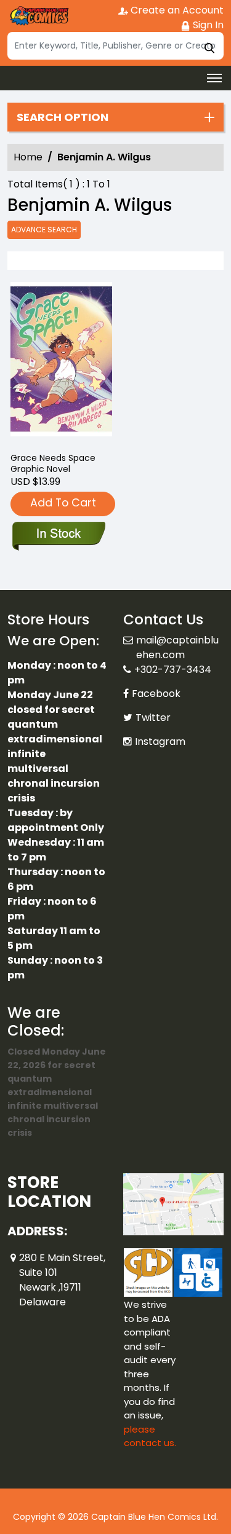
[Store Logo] (38, 16)
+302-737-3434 (172, 670)
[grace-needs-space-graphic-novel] (61, 362)
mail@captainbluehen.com (177, 647)
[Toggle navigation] (214, 78)
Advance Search (44, 229)
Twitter (153, 717)
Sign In (207, 25)
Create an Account (176, 10)
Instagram (160, 741)
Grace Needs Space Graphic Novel (52, 463)
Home (28, 157)
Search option (62, 117)
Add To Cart (63, 502)
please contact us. (150, 1436)
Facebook (156, 693)
